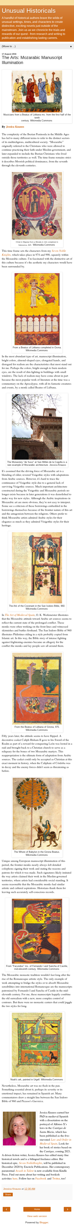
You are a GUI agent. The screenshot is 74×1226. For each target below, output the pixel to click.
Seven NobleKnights (30, 1163)
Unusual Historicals (29, 10)
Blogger (44, 1222)
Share (8, 1194)
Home (37, 1209)
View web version (37, 1216)
